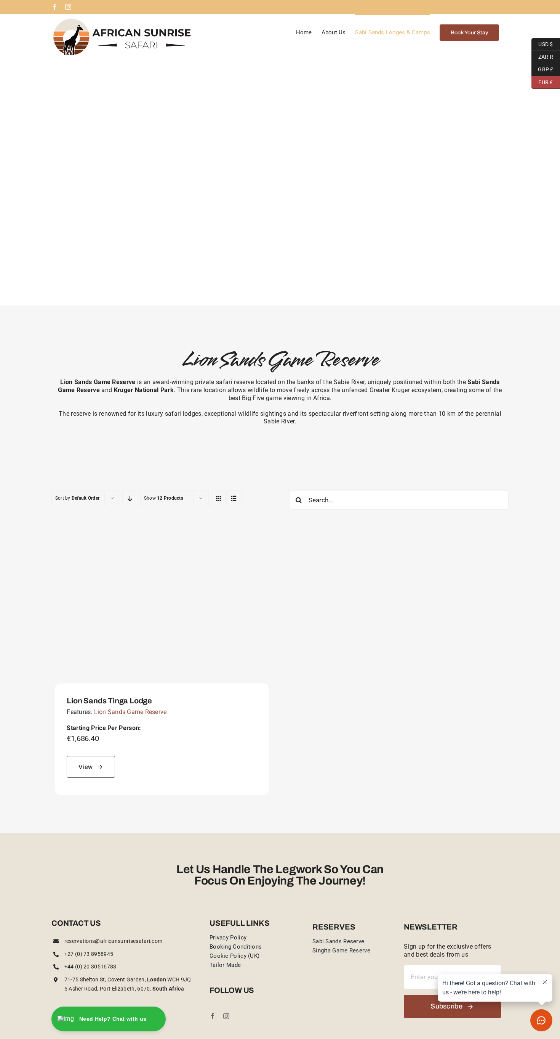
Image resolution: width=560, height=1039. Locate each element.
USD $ (542, 43)
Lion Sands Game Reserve (130, 712)
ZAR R (542, 55)
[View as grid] (218, 498)
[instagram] (226, 1016)
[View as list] (234, 498)
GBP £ (542, 68)
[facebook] (213, 1016)
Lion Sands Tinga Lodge (109, 700)
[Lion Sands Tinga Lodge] (161, 536)
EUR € (542, 81)
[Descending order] (130, 498)
